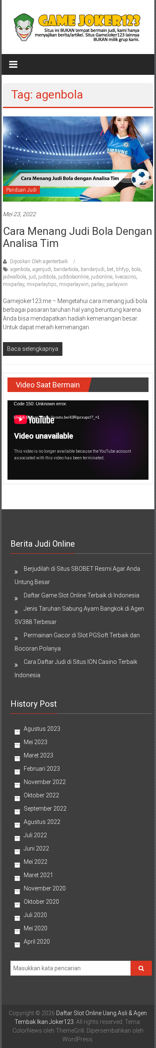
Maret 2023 (38, 755)
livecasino (125, 277)
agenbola (20, 269)
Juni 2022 (36, 848)
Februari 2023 (42, 768)
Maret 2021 (38, 875)
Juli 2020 (35, 915)
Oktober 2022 (41, 795)
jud (32, 277)
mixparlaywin (74, 284)
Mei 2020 (35, 928)
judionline (101, 277)
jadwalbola (14, 277)
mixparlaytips (42, 284)
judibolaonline (73, 277)
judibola (47, 277)
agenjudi (41, 269)
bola (136, 269)
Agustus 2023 (42, 728)
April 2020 (37, 941)
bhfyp (122, 269)
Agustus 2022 (42, 822)
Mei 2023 (35, 742)
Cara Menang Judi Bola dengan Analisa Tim (77, 237)
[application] (77, 439)
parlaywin (117, 284)
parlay (97, 284)
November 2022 (45, 782)
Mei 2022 (35, 861)
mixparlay (13, 284)
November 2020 (45, 888)
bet (110, 269)
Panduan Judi (21, 190)
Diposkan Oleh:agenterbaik (39, 261)
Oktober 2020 (41, 901)
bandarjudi (92, 269)
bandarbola (66, 269)
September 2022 (45, 808)
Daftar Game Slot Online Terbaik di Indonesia (81, 595)
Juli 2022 (35, 835)
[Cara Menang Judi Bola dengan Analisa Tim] (78, 158)
